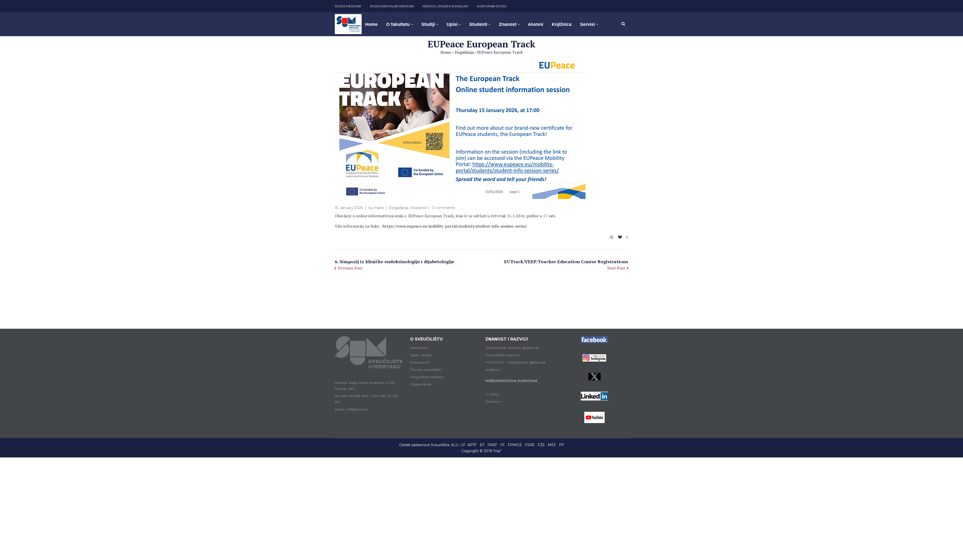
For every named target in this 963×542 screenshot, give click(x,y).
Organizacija (420, 384)
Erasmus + (494, 401)
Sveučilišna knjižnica (502, 355)
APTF (472, 445)
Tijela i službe (421, 355)
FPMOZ (515, 445)
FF (502, 445)
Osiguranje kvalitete (427, 377)
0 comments (443, 208)
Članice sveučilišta (425, 370)
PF (561, 445)
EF (482, 445)
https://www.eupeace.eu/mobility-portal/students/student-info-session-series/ (455, 226)
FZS (541, 445)
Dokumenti (419, 362)
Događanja (464, 52)
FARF (492, 445)
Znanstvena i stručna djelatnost (512, 348)
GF (462, 445)
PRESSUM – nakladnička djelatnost (515, 362)
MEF (552, 445)
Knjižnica (492, 370)
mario (379, 208)
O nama (492, 394)
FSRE (530, 445)
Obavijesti (418, 208)
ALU (454, 445)
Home (445, 52)
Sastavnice (419, 348)
